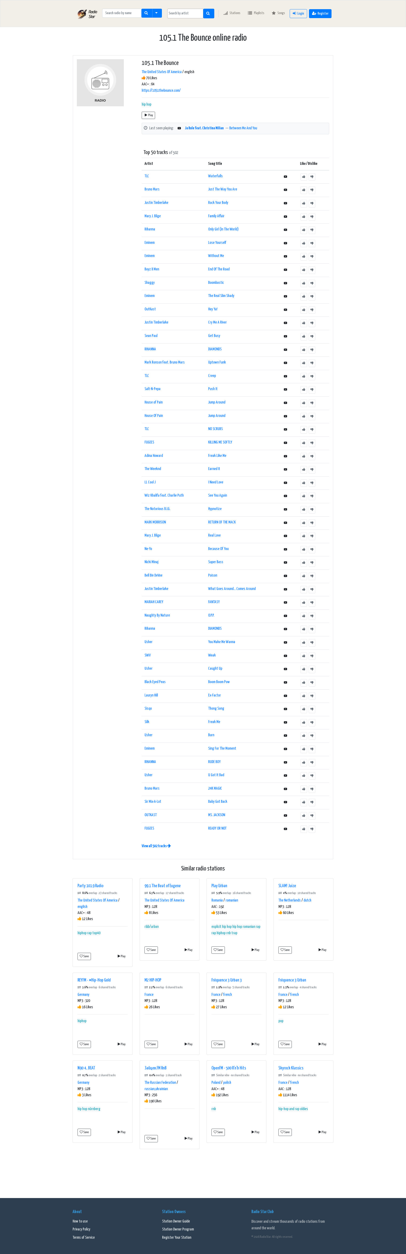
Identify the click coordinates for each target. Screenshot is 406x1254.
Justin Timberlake (156, 203)
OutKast (150, 309)
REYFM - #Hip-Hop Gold (94, 980)
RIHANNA (150, 349)
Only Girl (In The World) (223, 229)
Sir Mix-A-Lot (152, 802)
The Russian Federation (160, 1083)
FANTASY (214, 602)
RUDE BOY (214, 762)
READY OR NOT (217, 829)
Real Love (214, 536)
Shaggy (149, 283)
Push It (213, 389)
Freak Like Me (217, 456)
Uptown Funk (217, 362)
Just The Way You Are (222, 189)
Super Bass (215, 562)
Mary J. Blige (152, 216)
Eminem (149, 243)
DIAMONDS (215, 349)
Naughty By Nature (157, 615)
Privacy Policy (81, 1229)
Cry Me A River (217, 322)
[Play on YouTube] (179, 128)
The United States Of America (162, 72)
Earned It (214, 469)
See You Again (217, 496)
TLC (146, 176)
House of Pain (153, 402)
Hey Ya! (212, 309)
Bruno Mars (152, 189)
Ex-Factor (214, 695)
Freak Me (214, 722)
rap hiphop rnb (221, 933)
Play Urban (219, 886)
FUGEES (149, 442)
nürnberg (94, 1109)
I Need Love (215, 482)
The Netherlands (289, 900)
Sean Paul (150, 336)
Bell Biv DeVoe (153, 576)
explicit (216, 927)
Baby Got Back (217, 802)
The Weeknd (152, 469)
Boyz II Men (151, 269)
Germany (83, 995)
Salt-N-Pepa (152, 389)
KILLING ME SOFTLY (220, 442)
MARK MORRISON (155, 522)
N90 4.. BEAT (86, 1068)
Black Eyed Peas (155, 682)
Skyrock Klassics (290, 1068)
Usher (148, 642)
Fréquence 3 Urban (292, 980)
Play (150, 115)
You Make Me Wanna (221, 642)
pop (280, 1021)
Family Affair (216, 216)
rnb (213, 1109)
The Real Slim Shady (221, 296)
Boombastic (216, 283)
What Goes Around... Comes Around (232, 589)
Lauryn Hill (151, 695)
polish (227, 1083)
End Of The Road (219, 269)
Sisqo (148, 709)
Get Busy (214, 336)
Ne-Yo (148, 549)
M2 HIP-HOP (152, 980)
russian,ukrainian (156, 1089)
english (82, 907)
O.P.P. (211, 615)
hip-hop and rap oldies (293, 1109)
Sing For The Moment (222, 749)
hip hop (146, 105)
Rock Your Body (218, 203)
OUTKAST (150, 815)
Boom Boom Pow (219, 682)
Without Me (216, 256)
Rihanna (149, 229)
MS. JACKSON (216, 815)
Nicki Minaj (151, 562)
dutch (307, 900)
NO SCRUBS (215, 429)
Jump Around (216, 402)
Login (300, 13)
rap (89, 933)
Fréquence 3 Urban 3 (226, 980)
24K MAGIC (215, 789)
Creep (212, 376)
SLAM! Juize (287, 886)
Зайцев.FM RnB (155, 1068)
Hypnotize (215, 509)
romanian (232, 900)
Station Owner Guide (176, 1221)
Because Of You (218, 549)
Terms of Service (84, 1238)
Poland (215, 1083)
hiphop (82, 933)
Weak (212, 655)
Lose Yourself (217, 243)
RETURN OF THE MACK (222, 522)
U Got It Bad (216, 775)
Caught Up (215, 669)
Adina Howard (153, 456)
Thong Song (216, 709)
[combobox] (185, 13)
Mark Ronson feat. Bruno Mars (164, 362)
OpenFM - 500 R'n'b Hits (228, 1068)
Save (86, 956)
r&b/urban (151, 927)
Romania (217, 900)
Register (323, 13)
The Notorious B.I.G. (157, 509)
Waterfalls (215, 176)
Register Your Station (176, 1238)
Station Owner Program (178, 1229)
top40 (96, 933)
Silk (146, 722)
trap (234, 933)
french (227, 995)
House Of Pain (153, 416)
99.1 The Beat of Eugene (162, 886)
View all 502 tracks (154, 846)
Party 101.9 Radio (90, 886)
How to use (80, 1221)
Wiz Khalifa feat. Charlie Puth (164, 496)
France (148, 995)
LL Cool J (150, 482)
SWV (147, 655)
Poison (212, 576)
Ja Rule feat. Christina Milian (204, 128)
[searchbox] (185, 13)
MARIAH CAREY (153, 602)
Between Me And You (243, 128)
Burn (211, 735)
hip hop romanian (243, 927)
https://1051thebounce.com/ (161, 91)
